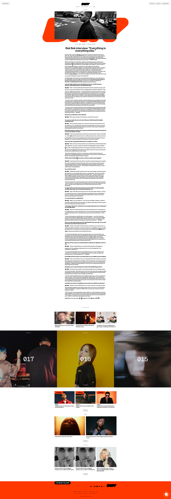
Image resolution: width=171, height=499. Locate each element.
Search (158, 3)
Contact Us (85, 493)
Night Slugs (92, 58)
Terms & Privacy (92, 493)
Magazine (78, 6)
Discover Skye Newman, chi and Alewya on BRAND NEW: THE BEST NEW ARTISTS (105, 470)
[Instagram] (93, 486)
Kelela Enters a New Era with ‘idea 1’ (64, 436)
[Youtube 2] (97, 486)
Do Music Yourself (77, 491)
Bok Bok (79, 54)
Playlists (152, 3)
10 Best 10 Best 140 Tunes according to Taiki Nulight (85, 406)
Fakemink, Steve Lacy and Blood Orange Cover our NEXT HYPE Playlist (64, 469)
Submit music (5, 3)
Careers (80, 493)
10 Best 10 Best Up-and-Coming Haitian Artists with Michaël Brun (64, 406)
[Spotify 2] (99, 486)
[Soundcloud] (102, 486)
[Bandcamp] (104, 486)
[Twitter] (91, 486)
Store (94, 6)
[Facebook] (94, 486)
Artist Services (84, 6)
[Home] (85, 4)
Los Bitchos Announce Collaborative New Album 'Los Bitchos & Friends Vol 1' (106, 327)
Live (90, 6)
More (85, 410)
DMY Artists (84, 491)
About (76, 493)
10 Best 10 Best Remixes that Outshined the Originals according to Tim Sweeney (106, 406)
